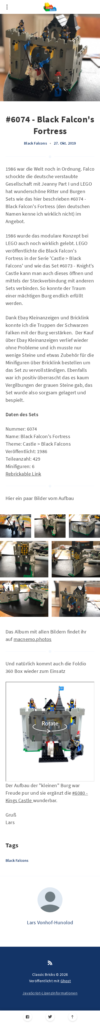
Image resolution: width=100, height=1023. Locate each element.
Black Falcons (35, 143)
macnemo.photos (33, 639)
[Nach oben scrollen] (72, 1016)
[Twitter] (50, 1016)
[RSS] (50, 963)
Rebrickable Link (23, 474)
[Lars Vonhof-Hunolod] (50, 899)
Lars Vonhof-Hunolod (50, 922)
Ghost (66, 980)
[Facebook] (27, 1016)
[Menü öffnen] (7, 7)
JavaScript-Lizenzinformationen (50, 993)
